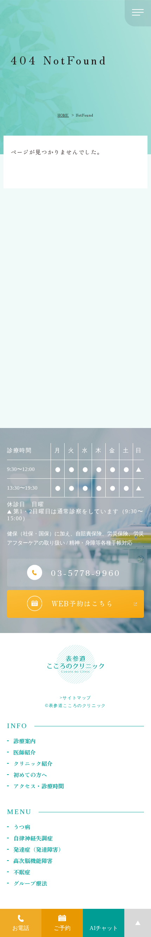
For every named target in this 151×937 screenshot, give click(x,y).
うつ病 (21, 827)
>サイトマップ (75, 697)
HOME (63, 115)
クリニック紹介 (33, 763)
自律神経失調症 (33, 838)
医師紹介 (24, 752)
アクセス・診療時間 (38, 786)
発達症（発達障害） (38, 849)
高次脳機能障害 (33, 860)
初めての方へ (30, 774)
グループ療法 (30, 883)
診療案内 (24, 741)
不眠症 (21, 872)
